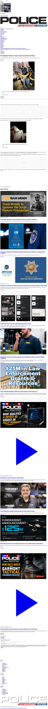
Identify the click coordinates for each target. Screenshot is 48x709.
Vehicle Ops (2, 45)
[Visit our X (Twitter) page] (1, 638)
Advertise (1, 49)
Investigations (2, 33)
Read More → (2, 256)
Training (1, 43)
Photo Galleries (22, 48)
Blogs (5, 48)
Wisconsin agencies (5, 186)
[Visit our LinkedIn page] (2, 638)
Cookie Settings (6, 49)
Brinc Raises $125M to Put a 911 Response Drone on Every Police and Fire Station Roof (21, 543)
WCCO (39, 154)
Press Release (14, 49)
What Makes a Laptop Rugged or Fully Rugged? (12, 477)
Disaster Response (3, 31)
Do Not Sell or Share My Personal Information (20, 708)
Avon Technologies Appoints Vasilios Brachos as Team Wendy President (17, 511)
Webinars (13, 0)
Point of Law (2, 36)
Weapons (1, 46)
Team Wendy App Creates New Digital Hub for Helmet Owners (15, 323)
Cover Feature (4, 0)
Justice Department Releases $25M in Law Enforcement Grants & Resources (18, 391)
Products (19, 48)
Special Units (2, 40)
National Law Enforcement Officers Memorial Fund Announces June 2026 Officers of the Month (23, 285)
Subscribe (1, 15)
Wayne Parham (5, 475)
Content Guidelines (18, 49)
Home (1, 53)
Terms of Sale (11, 708)
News (7, 0)
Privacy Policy (2, 708)
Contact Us (10, 49)
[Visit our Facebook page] (0, 638)
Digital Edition (6, 15)
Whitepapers (11, 48)
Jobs (25, 48)
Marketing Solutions (24, 49)
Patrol (1, 34)
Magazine (7, 48)
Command (1, 29)
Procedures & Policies (3, 38)
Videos (11, 0)
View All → (2, 634)
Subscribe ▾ (2, 2)
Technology (2, 41)
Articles (9, 0)
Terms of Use (7, 708)
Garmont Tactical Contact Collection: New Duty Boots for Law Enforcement (18, 629)
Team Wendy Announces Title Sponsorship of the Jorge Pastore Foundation (18, 219)
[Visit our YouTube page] (3, 638)
